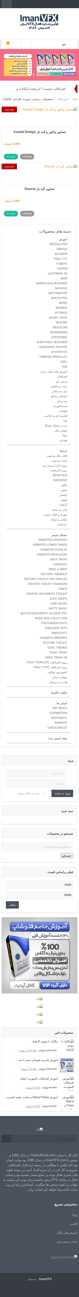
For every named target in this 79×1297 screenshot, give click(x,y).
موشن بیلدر (60, 430)
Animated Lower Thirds (50, 544)
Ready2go (60, 475)
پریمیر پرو (61, 381)
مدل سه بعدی (59, 509)
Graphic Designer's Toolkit (46, 593)
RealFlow (60, 327)
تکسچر (63, 494)
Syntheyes (59, 352)
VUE (64, 366)
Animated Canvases (52, 539)
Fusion (62, 268)
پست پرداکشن (59, 386)
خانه (74, 99)
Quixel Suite (58, 317)
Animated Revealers (52, 554)
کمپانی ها (62, 703)
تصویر (64, 490)
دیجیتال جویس (59, 534)
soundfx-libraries (53, 637)
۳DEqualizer (58, 244)
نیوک (64, 435)
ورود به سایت (62, 793)
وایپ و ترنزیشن (58, 682)
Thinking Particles (53, 356)
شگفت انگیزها (59, 692)
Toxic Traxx (58, 652)
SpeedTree (59, 337)
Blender (61, 253)
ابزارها (63, 450)
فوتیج (64, 499)
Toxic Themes (57, 647)
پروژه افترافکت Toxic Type (50, 667)
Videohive (60, 480)
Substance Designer (52, 342)
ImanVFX (45, 1279)
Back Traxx (58, 559)
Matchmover (57, 293)
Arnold (62, 249)
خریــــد (11, 156)
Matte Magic (58, 608)
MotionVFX (59, 717)
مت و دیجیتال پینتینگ (55, 425)
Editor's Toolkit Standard (47, 583)
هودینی (63, 440)
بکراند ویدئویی (59, 460)
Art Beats (59, 708)
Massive (61, 288)
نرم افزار (62, 524)
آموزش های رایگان (66, 1232)
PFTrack (61, 312)
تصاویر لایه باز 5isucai (40, 189)
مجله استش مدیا (58, 738)
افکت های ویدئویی (57, 455)
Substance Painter (53, 347)
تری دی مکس (59, 391)
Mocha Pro (59, 298)
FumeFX (61, 263)
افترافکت (62, 376)
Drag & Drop (58, 569)
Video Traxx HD (56, 657)
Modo (63, 302)
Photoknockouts (54, 623)
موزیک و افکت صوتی (55, 514)
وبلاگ (74, 1215)
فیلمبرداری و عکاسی (55, 415)
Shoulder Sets (56, 628)
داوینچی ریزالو (59, 396)
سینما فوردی (60, 405)
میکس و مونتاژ (59, 519)
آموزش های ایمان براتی (53, 371)
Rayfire (61, 322)
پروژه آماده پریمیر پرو (55, 465)
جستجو (67, 855)
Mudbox (61, 307)
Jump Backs (58, 603)
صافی (12, 904)
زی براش (62, 401)
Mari (64, 278)
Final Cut (60, 258)
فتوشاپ (62, 410)
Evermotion (58, 713)
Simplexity (59, 633)
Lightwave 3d (57, 273)
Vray (63, 361)
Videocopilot (57, 727)
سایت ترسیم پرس (67, 1241)
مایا (65, 420)
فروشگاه (62, 99)
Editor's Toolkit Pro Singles (45, 579)
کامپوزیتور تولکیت (57, 672)
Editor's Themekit (54, 574)
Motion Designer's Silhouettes (44, 613)
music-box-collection (51, 618)
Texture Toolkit (55, 642)
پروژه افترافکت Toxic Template (46, 662)
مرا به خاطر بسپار (29, 793)
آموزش (63, 239)
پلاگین (64, 485)
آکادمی (73, 1224)
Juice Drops (58, 598)
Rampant (60, 722)
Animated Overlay (54, 549)
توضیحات (27, 156)
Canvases (60, 564)
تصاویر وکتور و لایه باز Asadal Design (39, 132)
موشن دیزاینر (59, 677)
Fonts (62, 588)
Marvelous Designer (51, 283)
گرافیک (63, 504)
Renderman (58, 332)
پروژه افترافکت (58, 470)
